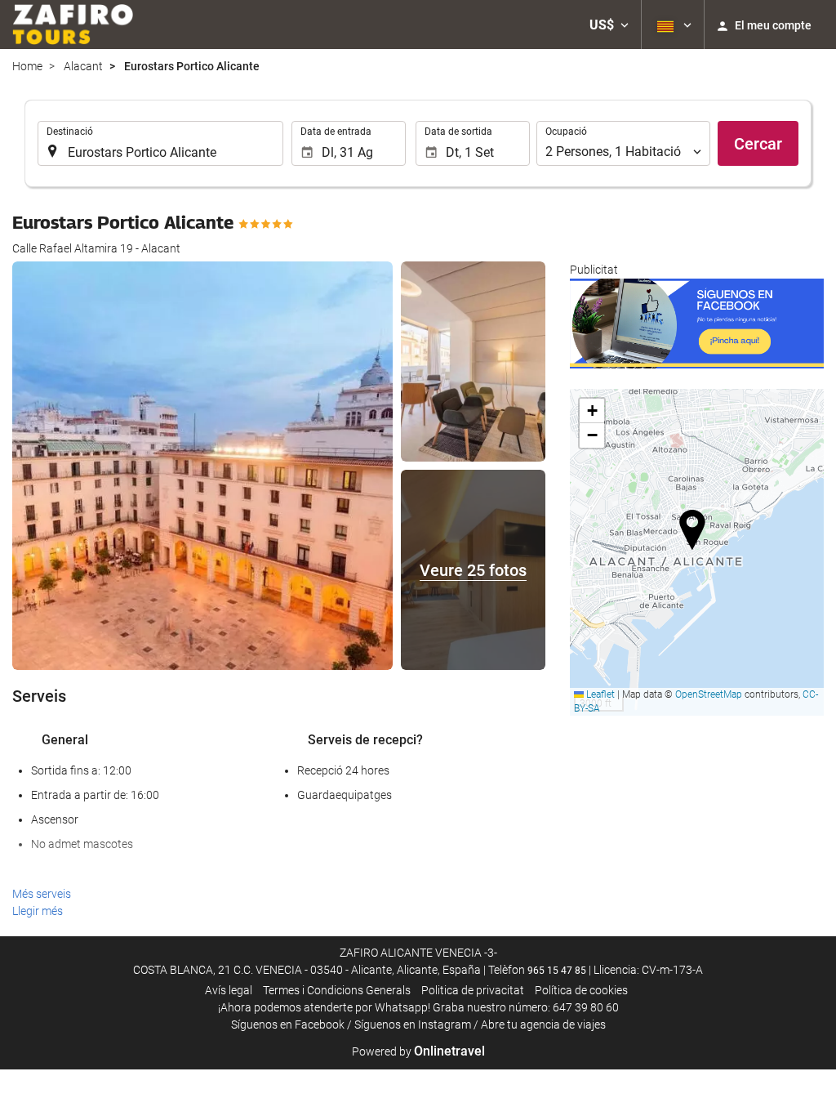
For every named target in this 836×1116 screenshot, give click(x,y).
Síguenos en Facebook (288, 1024)
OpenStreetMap (708, 694)
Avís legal (228, 990)
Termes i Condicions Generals (337, 990)
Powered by (418, 1051)
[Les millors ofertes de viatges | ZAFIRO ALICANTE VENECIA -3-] (72, 24)
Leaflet (599, 694)
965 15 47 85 (556, 970)
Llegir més (37, 910)
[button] (609, 24)
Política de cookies (581, 990)
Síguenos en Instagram (412, 1024)
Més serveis (41, 893)
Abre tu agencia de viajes (543, 1024)
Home (27, 66)
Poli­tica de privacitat (472, 990)
